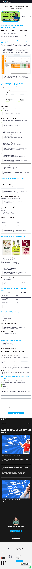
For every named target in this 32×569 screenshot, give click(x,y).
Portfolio (9, 549)
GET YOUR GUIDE (16, 413)
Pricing (9, 550)
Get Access (19, 561)
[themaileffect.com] (7, 2)
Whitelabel (10, 553)
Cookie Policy (10, 556)
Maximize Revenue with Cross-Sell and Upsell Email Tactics (12, 499)
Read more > (3, 463)
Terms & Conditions (11, 554)
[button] (30, 16)
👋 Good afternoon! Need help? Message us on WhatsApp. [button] (25, 564)
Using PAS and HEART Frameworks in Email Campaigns (11, 455)
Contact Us (10, 557)
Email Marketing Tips (10, 548)
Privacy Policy (10, 555)
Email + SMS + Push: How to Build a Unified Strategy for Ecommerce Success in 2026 (15, 468)
